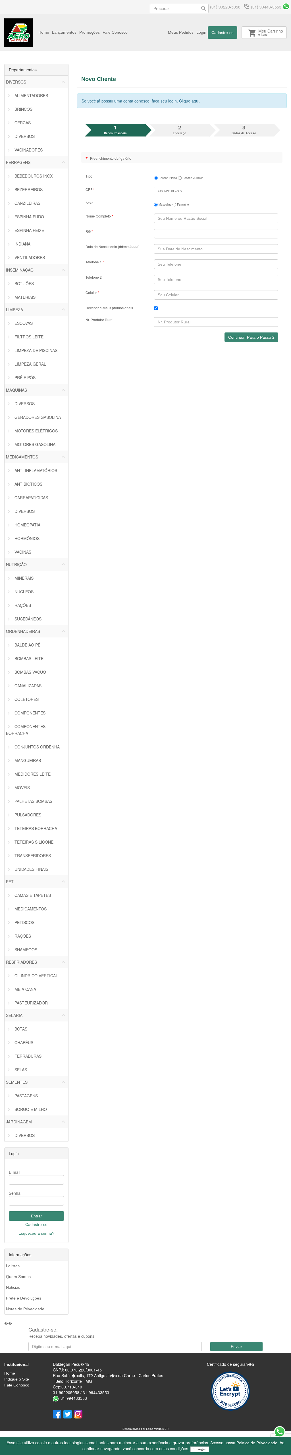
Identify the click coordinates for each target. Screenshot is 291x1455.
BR (167, 1428)
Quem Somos (18, 1276)
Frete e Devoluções (23, 1298)
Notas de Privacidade (25, 1309)
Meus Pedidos (181, 32)
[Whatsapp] (286, 6)
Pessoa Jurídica (192, 178)
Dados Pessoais (115, 129)
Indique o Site (16, 1379)
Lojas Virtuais (155, 1428)
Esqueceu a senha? (36, 1233)
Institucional (16, 1364)
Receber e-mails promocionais (109, 307)
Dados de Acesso (244, 129)
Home (43, 32)
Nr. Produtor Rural (99, 319)
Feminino (182, 204)
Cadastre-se (222, 32)
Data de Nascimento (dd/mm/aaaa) (113, 246)
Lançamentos (64, 32)
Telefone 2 (94, 277)
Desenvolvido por (134, 1428)
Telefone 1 (95, 261)
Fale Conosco (115, 32)
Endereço (179, 129)
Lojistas (13, 1266)
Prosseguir (199, 1449)
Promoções (89, 32)
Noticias (13, 1287)
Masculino (165, 204)
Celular (92, 292)
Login (201, 32)
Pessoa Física (167, 178)
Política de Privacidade (256, 1443)
